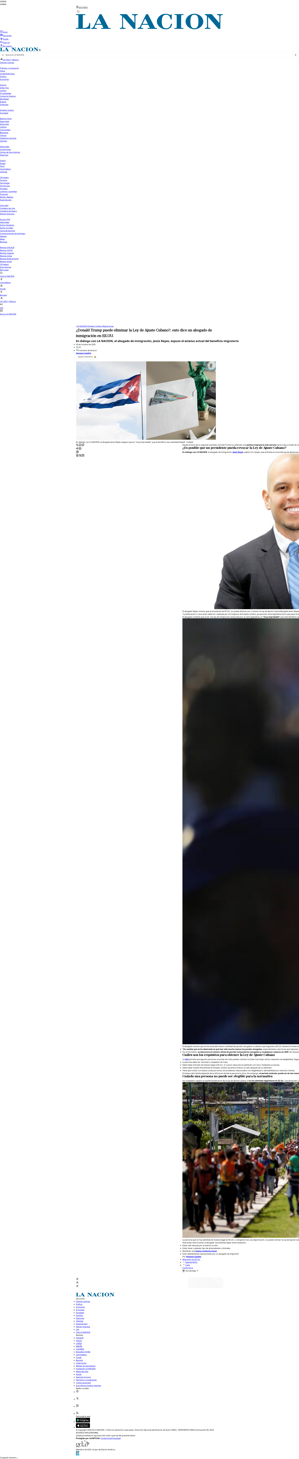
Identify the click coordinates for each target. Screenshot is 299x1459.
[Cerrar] (39, 50)
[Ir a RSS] (77, 1413)
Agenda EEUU (191, 1262)
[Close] (77, 1279)
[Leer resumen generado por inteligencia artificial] (77, 445)
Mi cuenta (7, 46)
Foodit (5, 39)
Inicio (5, 32)
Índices (3, 102)
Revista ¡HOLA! (6, 250)
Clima (2, 71)
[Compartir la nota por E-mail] (83, 455)
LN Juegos (4, 177)
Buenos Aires (6, 118)
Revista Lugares (7, 253)
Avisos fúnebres (7, 225)
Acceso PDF (5, 219)
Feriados (4, 188)
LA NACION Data (7, 74)
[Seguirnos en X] (77, 1399)
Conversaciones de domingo (12, 233)
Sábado (3, 236)
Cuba (187, 1265)
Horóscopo (5, 186)
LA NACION (81, 326)
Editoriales (4, 146)
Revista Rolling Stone (9, 258)
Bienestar (4, 132)
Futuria (3, 85)
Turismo (3, 180)
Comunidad (5, 130)
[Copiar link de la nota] (77, 452)
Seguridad (4, 121)
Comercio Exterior (8, 96)
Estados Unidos (7, 110)
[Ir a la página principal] (149, 28)
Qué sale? (4, 205)
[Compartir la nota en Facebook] (77, 455)
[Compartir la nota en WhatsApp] (80, 448)
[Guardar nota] (80, 445)
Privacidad (116, 1438)
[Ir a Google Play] (83, 1421)
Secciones (7, 35)
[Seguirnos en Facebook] (77, 1392)
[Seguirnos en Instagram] (77, 1406)
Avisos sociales (6, 228)
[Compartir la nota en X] (80, 455)
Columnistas (5, 149)
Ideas (2, 239)
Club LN (6, 42)
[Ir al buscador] (78, 11)
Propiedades (5, 93)
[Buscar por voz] (295, 55)
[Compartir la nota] (77, 448)
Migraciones (108, 326)
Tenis (2, 166)
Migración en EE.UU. (191, 1259)
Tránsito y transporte (9, 68)
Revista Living (6, 256)
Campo (3, 90)
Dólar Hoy (4, 88)
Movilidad (4, 99)
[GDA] (82, 1446)
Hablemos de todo (8, 138)
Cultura (3, 127)
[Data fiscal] (77, 1455)
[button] (149, 182)
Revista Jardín (6, 261)
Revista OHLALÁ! (7, 247)
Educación (4, 124)
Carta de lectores (7, 230)
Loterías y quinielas (8, 191)
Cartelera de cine (7, 208)
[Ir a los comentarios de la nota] (83, 445)
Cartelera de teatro (8, 211)
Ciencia (3, 135)
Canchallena (5, 169)
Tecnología (5, 183)
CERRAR (3, 1)
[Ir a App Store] (83, 1427)
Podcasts (4, 194)
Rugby (3, 163)
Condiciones (106, 1438)
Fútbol (3, 160)
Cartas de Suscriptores (10, 152)
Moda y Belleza (6, 197)
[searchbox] (148, 54)
